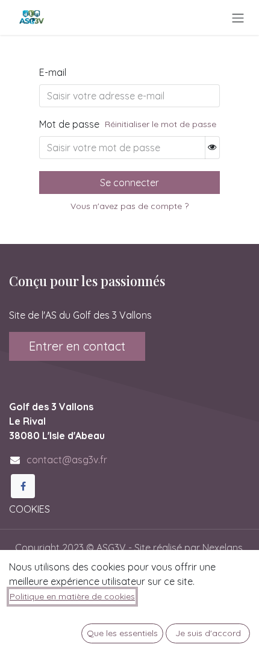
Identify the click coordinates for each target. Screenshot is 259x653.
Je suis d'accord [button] (208, 633)
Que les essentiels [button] (122, 633)
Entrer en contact (77, 346)
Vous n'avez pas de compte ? (129, 206)
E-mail (52, 72)
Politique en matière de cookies (72, 596)
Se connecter (129, 183)
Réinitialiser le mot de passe (160, 124)
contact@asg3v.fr (67, 460)
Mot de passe (69, 124)
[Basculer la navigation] (238, 17)
